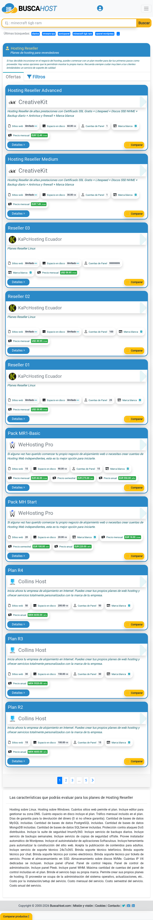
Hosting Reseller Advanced (35, 90)
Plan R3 (15, 638)
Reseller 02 (19, 296)
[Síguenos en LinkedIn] (133, 906)
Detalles (17, 145)
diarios (35, 33)
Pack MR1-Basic (24, 433)
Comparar (137, 144)
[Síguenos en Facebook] (128, 906)
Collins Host (31, 581)
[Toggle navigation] (146, 8)
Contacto (114, 906)
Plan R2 (15, 707)
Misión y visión (83, 906)
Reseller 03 (19, 228)
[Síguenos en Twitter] (123, 906)
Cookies (100, 906)
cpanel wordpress (105, 33)
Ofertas (13, 76)
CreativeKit (32, 102)
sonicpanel (64, 33)
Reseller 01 (19, 365)
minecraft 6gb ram (82, 33)
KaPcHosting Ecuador (39, 239)
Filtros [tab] (38, 76)
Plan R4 (15, 570)
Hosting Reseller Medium (33, 159)
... (118, 33)
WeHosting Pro (35, 445)
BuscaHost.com (60, 906)
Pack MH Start (22, 502)
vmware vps (49, 33)
